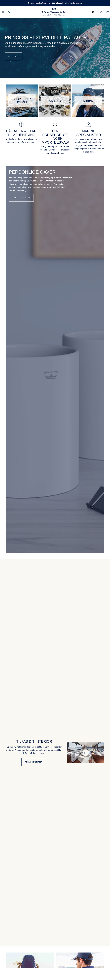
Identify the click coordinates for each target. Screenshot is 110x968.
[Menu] (3, 12)
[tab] (10, 359)
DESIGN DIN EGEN (21, 198)
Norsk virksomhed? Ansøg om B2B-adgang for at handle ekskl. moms (55, 3)
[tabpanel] (55, 359)
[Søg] (9, 12)
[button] (93, 11)
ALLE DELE (13, 56)
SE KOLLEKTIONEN (34, 762)
